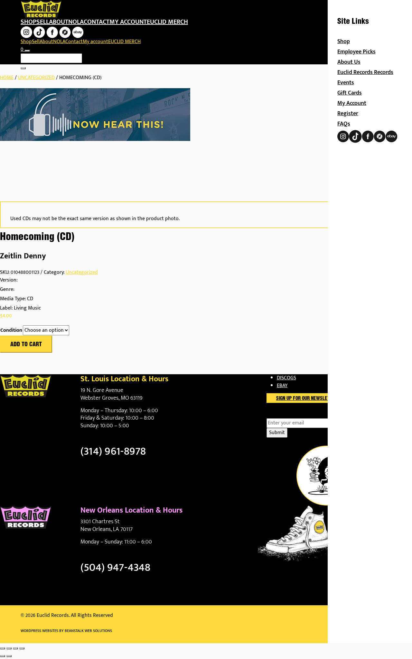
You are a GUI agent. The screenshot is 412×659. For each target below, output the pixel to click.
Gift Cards (349, 93)
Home (7, 77)
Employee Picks (356, 52)
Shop (28, 21)
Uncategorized (36, 77)
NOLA (76, 21)
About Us (348, 62)
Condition (11, 330)
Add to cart (26, 344)
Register (347, 113)
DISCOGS (286, 378)
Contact (96, 21)
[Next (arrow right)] (9, 656)
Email (284, 414)
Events (345, 83)
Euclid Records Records (365, 72)
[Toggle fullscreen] (9, 648)
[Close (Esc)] (21, 648)
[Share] (15, 648)
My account (128, 21)
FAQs (343, 124)
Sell (42, 21)
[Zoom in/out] (2, 648)
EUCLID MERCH (167, 21)
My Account (351, 103)
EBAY (282, 385)
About (58, 21)
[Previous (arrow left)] (2, 656)
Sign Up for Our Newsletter (307, 398)
